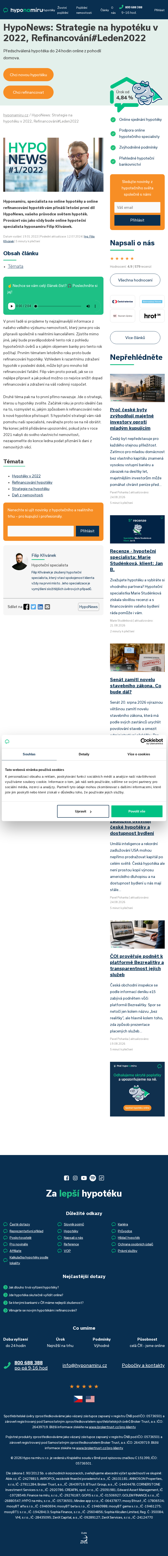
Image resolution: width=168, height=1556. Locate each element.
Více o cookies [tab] (139, 754)
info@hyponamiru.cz (85, 1365)
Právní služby (127, 1251)
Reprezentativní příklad (26, 1231)
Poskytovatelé (21, 1238)
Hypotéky (49, 10)
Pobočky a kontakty (143, 1365)
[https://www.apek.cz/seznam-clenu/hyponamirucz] (84, 1538)
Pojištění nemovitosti (84, 10)
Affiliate (15, 1251)
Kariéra (123, 1224)
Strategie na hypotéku (30, 489)
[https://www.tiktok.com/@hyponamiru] (101, 1178)
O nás (113, 10)
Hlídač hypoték (129, 1238)
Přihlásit (159, 10)
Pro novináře (19, 1244)
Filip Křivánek (44, 555)
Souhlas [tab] (29, 754)
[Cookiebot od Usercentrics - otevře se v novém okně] (144, 741)
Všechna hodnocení (135, 280)
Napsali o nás (73, 1238)
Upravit (80, 811)
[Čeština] (78, 1399)
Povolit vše (136, 811)
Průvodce (125, 1231)
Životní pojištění (62, 10)
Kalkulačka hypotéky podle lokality (29, 1260)
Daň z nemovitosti (27, 495)
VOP (67, 1251)
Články (104, 10)
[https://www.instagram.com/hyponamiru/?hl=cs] (75, 1178)
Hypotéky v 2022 (26, 476)
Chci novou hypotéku (28, 74)
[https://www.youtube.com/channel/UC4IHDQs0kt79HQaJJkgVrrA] (84, 1178)
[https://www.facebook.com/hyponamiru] (66, 1178)
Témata (15, 266)
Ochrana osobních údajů (135, 1244)
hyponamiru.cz (15, 115)
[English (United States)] (90, 1399)
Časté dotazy (20, 1224)
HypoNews (88, 607)
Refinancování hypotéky (32, 482)
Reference (71, 1244)
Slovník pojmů (74, 1224)
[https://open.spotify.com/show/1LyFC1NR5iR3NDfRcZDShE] (92, 1178)
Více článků (135, 337)
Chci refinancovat (28, 92)
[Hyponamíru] (23, 10)
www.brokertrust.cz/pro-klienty (112, 1427)
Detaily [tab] (84, 754)
